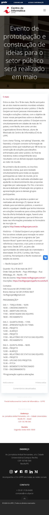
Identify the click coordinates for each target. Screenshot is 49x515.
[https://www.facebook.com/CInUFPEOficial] (21, 471)
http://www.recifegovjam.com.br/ (31, 277)
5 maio (6, 97)
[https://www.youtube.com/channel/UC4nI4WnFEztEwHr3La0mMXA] (26, 471)
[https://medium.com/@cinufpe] (36, 471)
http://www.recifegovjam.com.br (24, 226)
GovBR (4, 2)
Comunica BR (18, 2)
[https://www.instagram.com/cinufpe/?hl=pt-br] (11, 471)
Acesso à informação (36, 2)
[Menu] (45, 10)
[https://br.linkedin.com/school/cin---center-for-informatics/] (31, 471)
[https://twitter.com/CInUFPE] (16, 471)
